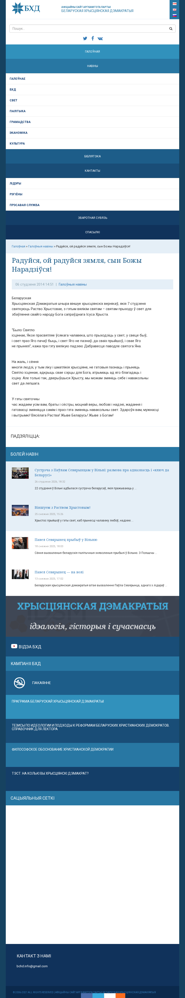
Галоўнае (17, 78)
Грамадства (20, 122)
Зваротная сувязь (92, 218)
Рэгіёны (16, 194)
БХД (13, 89)
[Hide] (123, 996)
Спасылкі (92, 232)
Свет (13, 100)
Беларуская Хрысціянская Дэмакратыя (97, 9)
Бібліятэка (92, 156)
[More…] (118, 996)
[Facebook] (86, 995)
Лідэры (15, 183)
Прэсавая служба (25, 205)
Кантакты (92, 170)
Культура (17, 143)
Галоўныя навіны (73, 284)
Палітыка (18, 111)
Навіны (92, 66)
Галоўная (92, 51)
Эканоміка (18, 133)
